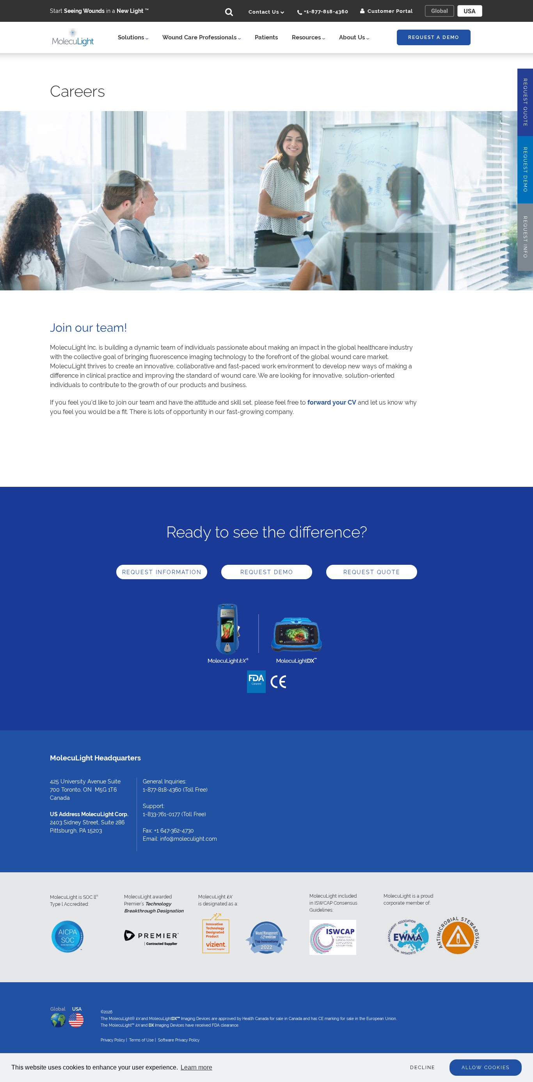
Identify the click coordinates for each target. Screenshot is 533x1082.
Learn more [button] (196, 1067)
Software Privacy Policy (178, 1040)
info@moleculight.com (188, 839)
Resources (307, 37)
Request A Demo (433, 37)
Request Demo (266, 572)
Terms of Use (141, 1040)
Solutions (132, 37)
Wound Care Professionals (200, 37)
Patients (266, 37)
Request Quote (371, 572)
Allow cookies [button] (486, 1067)
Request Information (162, 572)
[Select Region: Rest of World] (439, 11)
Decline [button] (422, 1067)
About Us (352, 37)
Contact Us (265, 12)
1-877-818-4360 (162, 790)
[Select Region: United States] (469, 11)
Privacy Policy (113, 1040)
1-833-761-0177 (161, 814)
